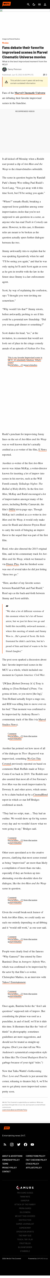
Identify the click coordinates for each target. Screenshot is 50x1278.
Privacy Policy (9, 1167)
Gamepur (25, 1200)
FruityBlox (25, 1243)
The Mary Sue (25, 1235)
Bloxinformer (25, 1247)
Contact (6, 1171)
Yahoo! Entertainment (14, 982)
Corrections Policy (35, 1156)
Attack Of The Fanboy (25, 1204)
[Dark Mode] (34, 4)
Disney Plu (12, 564)
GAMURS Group (42, 1258)
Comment (12, 734)
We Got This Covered (25, 1216)
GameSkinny (25, 1228)
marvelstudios (31, 365)
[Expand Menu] (39, 4)
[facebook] (25, 1144)
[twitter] (19, 1144)
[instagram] (12, 1144)
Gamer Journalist (25, 1224)
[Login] (45, 4)
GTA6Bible (25, 1251)
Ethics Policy (32, 1164)
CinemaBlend (40, 794)
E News (42, 449)
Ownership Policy (11, 1160)
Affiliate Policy (34, 1167)
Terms (5, 1164)
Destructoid (25, 1220)
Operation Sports (25, 1231)
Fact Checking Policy (36, 1160)
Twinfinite (25, 1196)
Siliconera (25, 1212)
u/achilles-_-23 (16, 365)
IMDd (12, 509)
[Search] (28, 4)
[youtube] (32, 1144)
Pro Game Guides (25, 1193)
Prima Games (25, 1208)
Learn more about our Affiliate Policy (14, 1110)
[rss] (5, 1144)
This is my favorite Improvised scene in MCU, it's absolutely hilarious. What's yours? (25, 360)
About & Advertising (12, 1156)
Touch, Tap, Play (25, 1239)
